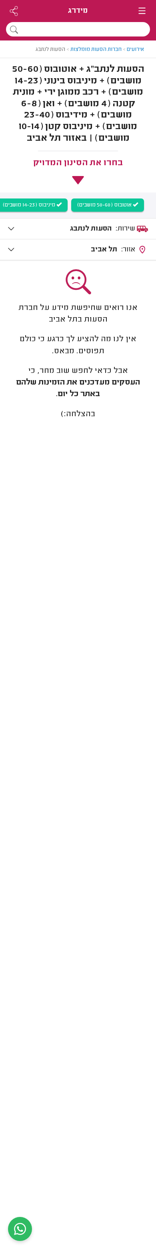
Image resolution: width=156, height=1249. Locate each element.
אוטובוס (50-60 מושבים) (105, 205)
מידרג (78, 11)
